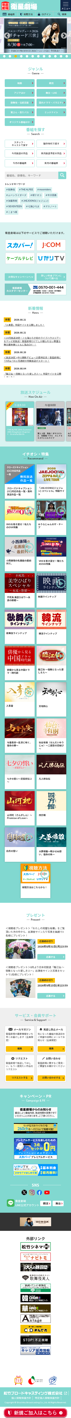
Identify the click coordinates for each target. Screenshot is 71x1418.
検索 (63, 14)
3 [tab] (16, 56)
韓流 (51, 83)
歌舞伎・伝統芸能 (20, 102)
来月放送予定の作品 (51, 153)
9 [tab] (50, 56)
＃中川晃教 (51, 195)
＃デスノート (50, 206)
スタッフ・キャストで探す (20, 143)
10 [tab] (55, 56)
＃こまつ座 (11, 212)
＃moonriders (44, 189)
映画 (19, 83)
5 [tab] (27, 56)
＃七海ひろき (32, 206)
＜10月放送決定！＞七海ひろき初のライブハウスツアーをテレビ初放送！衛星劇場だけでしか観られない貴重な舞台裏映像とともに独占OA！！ (32, 341)
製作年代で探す (51, 143)
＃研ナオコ (35, 195)
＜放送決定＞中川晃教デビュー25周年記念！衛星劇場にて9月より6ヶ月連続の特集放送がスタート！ (32, 359)
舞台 (58, 1203)
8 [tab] (44, 56)
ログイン (46, 14)
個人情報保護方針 (21, 1398)
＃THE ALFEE (26, 189)
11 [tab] (61, 56)
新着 (7, 319)
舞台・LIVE (51, 92)
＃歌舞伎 (10, 189)
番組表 (11, 14)
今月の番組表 (20, 163)
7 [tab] (38, 56)
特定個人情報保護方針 (47, 1398)
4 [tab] (21, 56)
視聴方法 (28, 14)
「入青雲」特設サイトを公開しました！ (24, 324)
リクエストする (20, 1077)
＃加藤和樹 (11, 200)
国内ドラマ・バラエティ (51, 102)
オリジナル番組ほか (19, 122)
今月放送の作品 (20, 153)
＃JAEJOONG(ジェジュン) (34, 200)
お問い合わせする (51, 1077)
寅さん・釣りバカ (20, 112)
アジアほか (19, 92)
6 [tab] (33, 56)
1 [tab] (4, 56)
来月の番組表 (51, 163)
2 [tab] (10, 56)
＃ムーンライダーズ (16, 195)
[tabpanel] (35, 35)
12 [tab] (67, 56)
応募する (50, 956)
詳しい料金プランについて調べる (51, 277)
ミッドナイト (51, 112)
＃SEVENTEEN (14, 206)
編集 (19, 1048)
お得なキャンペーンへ (19, 276)
